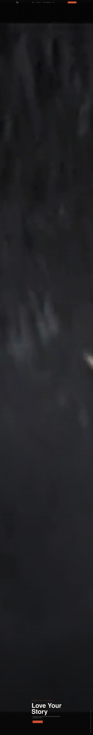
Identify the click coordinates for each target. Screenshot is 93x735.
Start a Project (72, 2)
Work (33, 2)
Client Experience (47, 2)
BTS (53, 2)
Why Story (38, 2)
